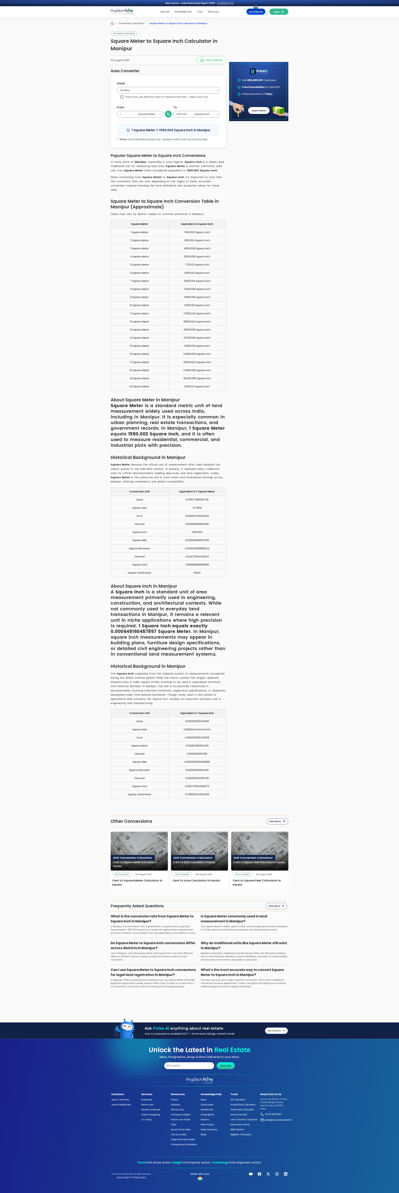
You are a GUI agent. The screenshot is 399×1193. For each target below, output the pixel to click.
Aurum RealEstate (121, 1104)
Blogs (203, 1134)
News (203, 1099)
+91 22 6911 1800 (273, 1114)
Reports (205, 1119)
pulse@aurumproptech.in (278, 1119)
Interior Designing (150, 1114)
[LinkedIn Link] (286, 1174)
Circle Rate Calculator (242, 1109)
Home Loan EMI (239, 1114)
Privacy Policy (139, 1177)
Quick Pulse (207, 1104)
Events (174, 1099)
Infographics (207, 1114)
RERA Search (237, 1129)
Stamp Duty (177, 1109)
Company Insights (181, 1114)
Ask (256, 11)
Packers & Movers (150, 1109)
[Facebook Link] (259, 1174)
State (121, 83)
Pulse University (209, 1129)
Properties (146, 1099)
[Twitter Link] (268, 1174)
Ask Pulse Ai (274, 1030)
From (120, 107)
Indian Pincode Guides (183, 1139)
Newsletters (207, 1109)
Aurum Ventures (120, 1099)
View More (275, 821)
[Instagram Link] (277, 1174)
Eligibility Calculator (241, 1134)
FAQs (173, 1124)
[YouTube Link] (251, 1174)
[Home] (112, 23)
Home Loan (147, 1104)
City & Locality (179, 1134)
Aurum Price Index (181, 1129)
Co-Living (146, 1119)
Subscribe (225, 1065)
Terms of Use (122, 1177)
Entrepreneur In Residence (184, 1144)
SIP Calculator (238, 1099)
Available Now (225, 3)
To (175, 107)
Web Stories (207, 1124)
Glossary (175, 1104)
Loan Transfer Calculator (244, 1119)
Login (276, 11)
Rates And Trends (240, 1124)
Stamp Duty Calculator (243, 1104)
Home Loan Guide (180, 1119)
